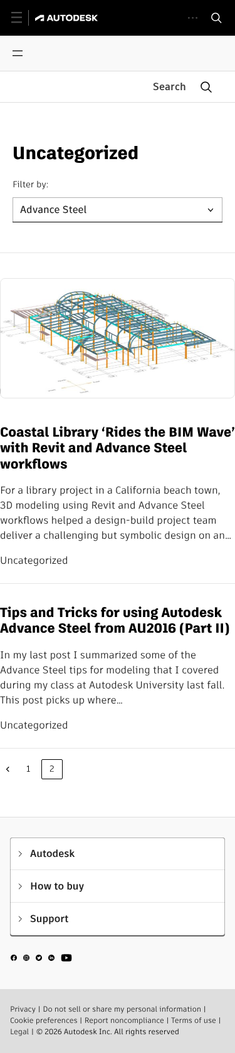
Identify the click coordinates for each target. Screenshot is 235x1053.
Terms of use (193, 1020)
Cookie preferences (44, 1020)
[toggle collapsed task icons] (193, 18)
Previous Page (7, 769)
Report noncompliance (124, 1020)
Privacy (23, 1009)
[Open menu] (17, 53)
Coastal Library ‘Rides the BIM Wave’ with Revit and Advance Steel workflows (117, 448)
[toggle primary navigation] (23, 18)
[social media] (41, 959)
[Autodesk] (68, 18)
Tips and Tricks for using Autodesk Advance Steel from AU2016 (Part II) (114, 621)
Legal (19, 1032)
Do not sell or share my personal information (122, 1009)
